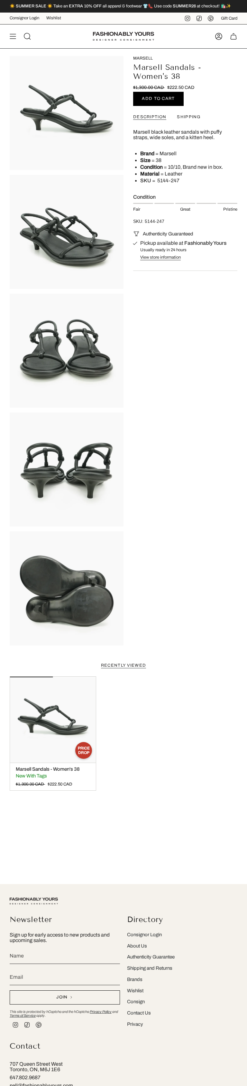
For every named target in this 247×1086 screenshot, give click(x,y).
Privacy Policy (101, 1012)
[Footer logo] (34, 901)
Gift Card (229, 18)
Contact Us (139, 1012)
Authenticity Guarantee (151, 956)
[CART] (233, 36)
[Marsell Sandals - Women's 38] (53, 720)
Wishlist (53, 18)
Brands (134, 979)
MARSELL (143, 58)
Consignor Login (24, 18)
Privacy (135, 1024)
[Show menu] (12, 36)
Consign (136, 1001)
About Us (137, 945)
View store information (160, 257)
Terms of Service (23, 1015)
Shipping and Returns (149, 968)
